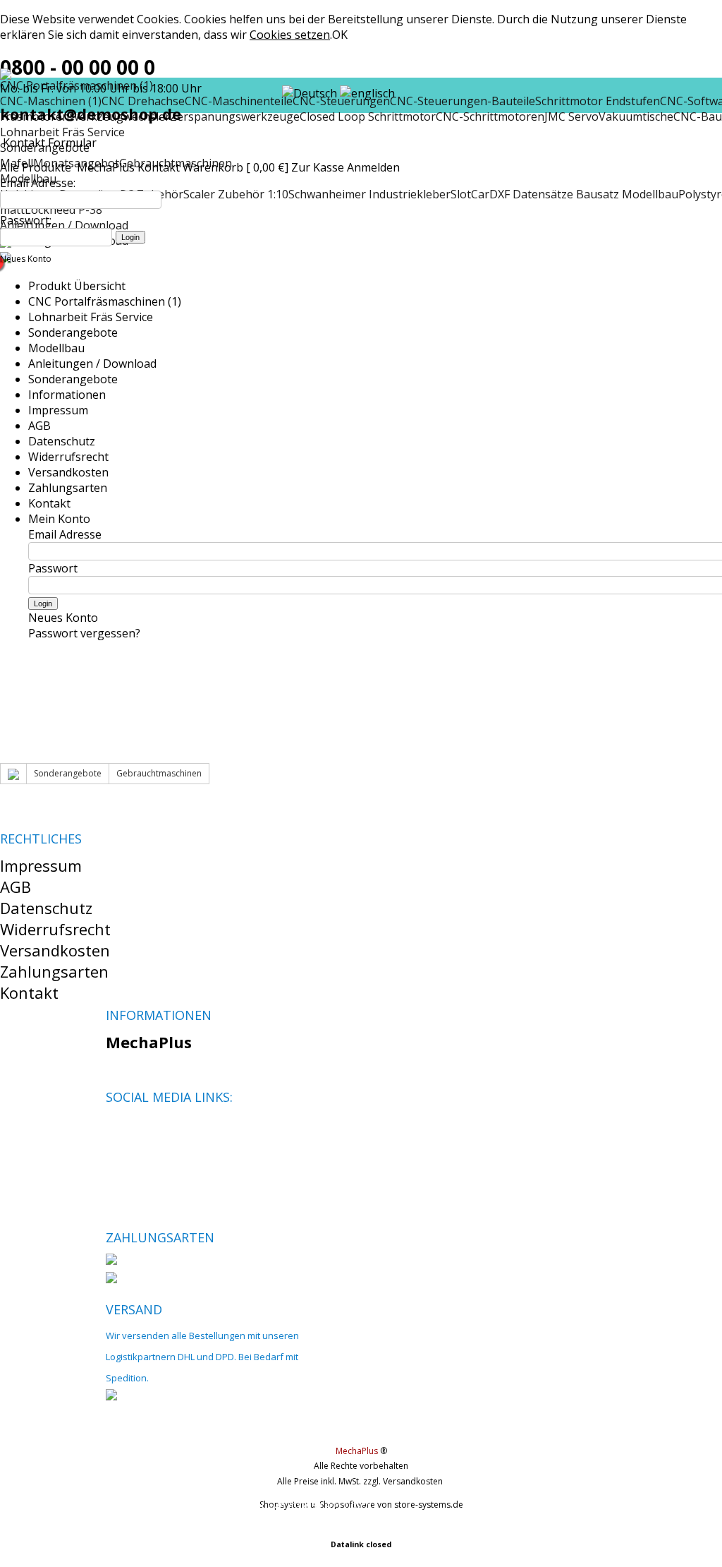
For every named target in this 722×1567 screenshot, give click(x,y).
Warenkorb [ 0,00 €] (235, 167)
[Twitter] (140, 1130)
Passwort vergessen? (84, 633)
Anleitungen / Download (92, 363)
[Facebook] (116, 1130)
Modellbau (56, 348)
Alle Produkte (37, 167)
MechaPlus (106, 167)
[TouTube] (164, 1130)
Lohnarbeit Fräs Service (62, 132)
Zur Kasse (317, 167)
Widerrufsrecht (68, 456)
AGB (39, 425)
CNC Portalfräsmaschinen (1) (104, 301)
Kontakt (158, 167)
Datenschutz (61, 441)
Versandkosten (68, 472)
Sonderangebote (73, 332)
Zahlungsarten (67, 488)
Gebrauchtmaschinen (159, 773)
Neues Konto (25, 259)
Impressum (58, 410)
